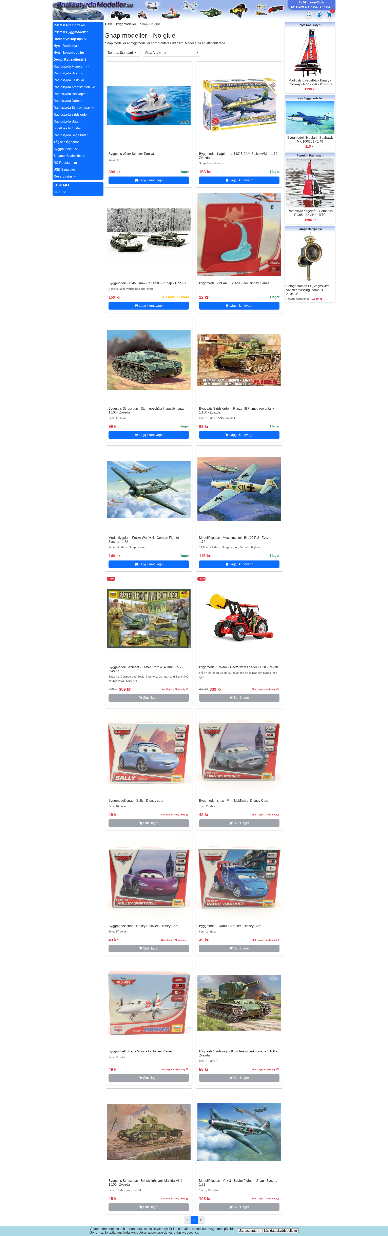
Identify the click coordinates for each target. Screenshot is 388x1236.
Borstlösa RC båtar (67, 128)
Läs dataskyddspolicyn (280, 1230)
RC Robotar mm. (66, 162)
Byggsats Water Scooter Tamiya (131, 153)
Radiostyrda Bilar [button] (67, 73)
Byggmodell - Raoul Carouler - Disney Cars (230, 926)
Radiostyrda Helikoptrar (71, 94)
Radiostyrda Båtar (66, 121)
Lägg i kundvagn (150, 180)
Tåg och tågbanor (66, 142)
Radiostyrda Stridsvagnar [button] (73, 107)
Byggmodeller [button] (64, 149)
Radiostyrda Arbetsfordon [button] (73, 87)
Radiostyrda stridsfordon (71, 114)
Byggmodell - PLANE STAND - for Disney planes (234, 283)
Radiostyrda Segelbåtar (71, 135)
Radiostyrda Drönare (68, 101)
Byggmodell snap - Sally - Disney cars (136, 800)
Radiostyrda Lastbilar (69, 80)
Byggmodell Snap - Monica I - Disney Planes (141, 1051)
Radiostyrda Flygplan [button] (70, 66)
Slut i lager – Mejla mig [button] (173, 689)
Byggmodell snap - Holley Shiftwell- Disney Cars (143, 926)
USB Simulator (64, 169)
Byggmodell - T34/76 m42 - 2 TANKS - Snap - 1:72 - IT (147, 283)
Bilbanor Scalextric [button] (68, 156)
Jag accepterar (249, 1230)
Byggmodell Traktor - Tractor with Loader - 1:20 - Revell (238, 667)
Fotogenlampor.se (310, 228)
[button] (78, 39)
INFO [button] (58, 192)
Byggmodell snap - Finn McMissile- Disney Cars (233, 800)
